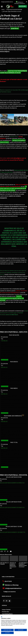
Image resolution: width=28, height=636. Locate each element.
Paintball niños (13, 136)
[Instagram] (6, 600)
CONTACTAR (4, 359)
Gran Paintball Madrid (20, 71)
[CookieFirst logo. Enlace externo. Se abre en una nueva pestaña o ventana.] (1, 616)
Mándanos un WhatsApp (12, 585)
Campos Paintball (6, 609)
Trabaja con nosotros (9, 591)
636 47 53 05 (8, 581)
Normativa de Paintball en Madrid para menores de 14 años (13, 565)
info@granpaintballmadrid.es (7, 1)
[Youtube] (9, 600)
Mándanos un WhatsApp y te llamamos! (19, 3)
